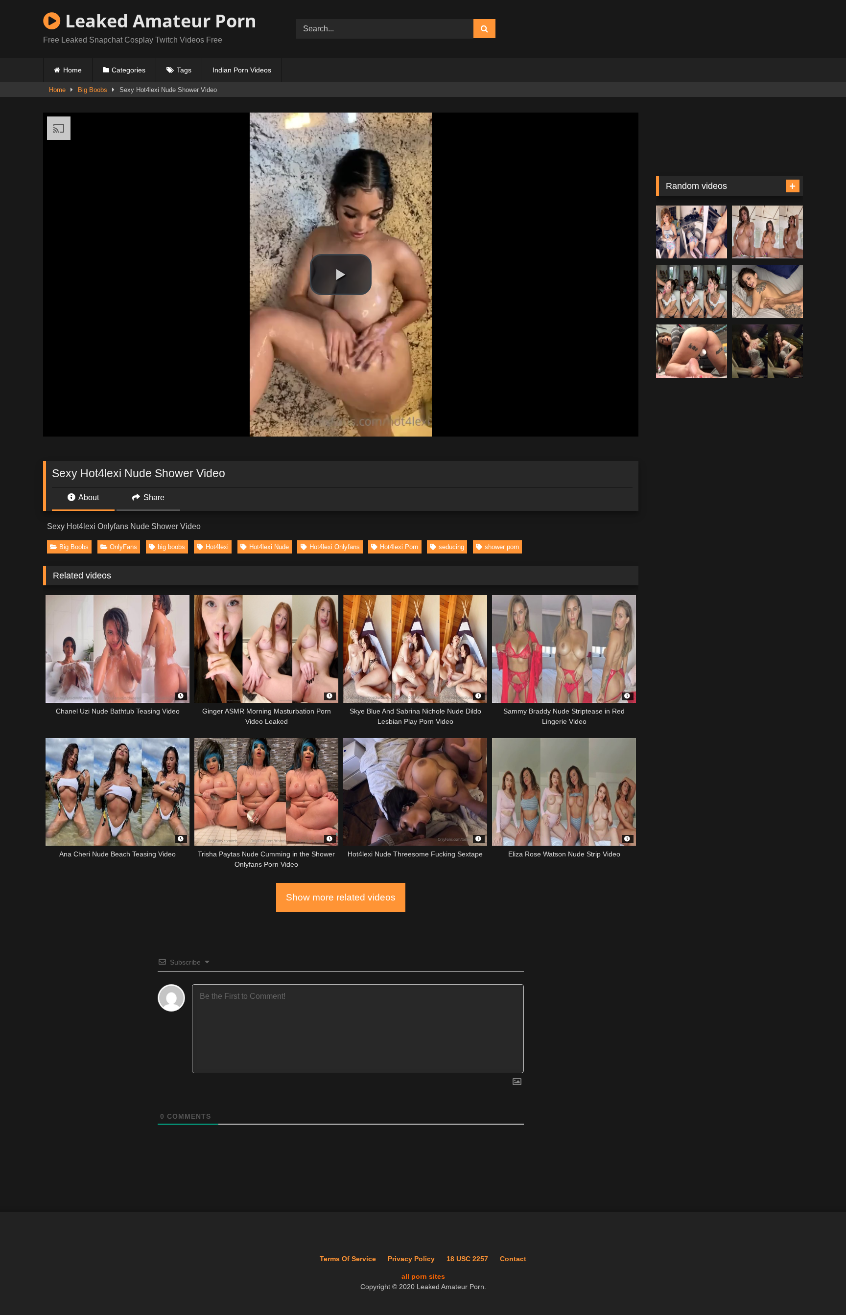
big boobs (171, 547)
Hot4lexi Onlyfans (334, 547)
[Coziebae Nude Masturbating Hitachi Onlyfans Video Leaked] (691, 351)
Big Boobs (92, 89)
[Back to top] (816, 1285)
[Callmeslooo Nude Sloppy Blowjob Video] (691, 292)
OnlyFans (123, 547)
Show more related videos (341, 897)
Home (72, 70)
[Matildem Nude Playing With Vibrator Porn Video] (767, 232)
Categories (128, 70)
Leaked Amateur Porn (159, 21)
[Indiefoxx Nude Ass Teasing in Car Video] (767, 351)
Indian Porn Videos (241, 70)
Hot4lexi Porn (399, 547)
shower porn (502, 547)
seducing (451, 547)
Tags (184, 70)
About (88, 497)
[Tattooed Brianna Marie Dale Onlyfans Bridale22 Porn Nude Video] (767, 292)
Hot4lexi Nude (269, 547)
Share (152, 497)
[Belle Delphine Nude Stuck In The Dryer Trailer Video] (691, 232)
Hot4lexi (217, 547)
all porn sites (423, 1276)
